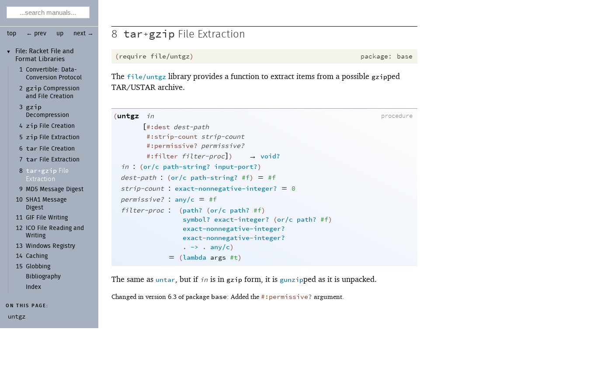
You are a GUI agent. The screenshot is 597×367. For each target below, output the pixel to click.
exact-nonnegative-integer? (226, 189)
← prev (36, 34)
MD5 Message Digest (54, 189)
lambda (194, 258)
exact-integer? (241, 220)
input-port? (235, 167)
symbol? (196, 220)
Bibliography (43, 277)
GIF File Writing (47, 218)
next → (83, 34)
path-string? (186, 167)
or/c (151, 167)
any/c (184, 200)
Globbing (38, 267)
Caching (37, 256)
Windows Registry (50, 246)
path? (192, 211)
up (59, 34)
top (11, 34)
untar (165, 280)
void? (270, 156)
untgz (128, 116)
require (132, 56)
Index (33, 287)
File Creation (50, 126)
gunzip (291, 280)
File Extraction (53, 137)
